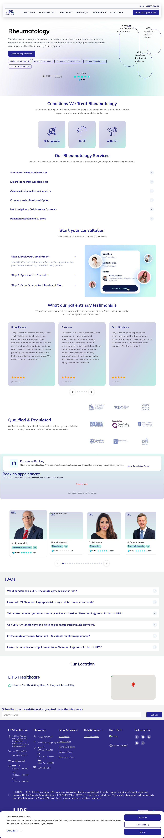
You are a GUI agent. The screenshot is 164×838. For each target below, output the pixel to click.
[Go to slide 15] (88, 563)
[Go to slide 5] (85, 391)
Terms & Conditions (67, 747)
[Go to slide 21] (99, 563)
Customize (141, 824)
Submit (154, 714)
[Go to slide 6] (87, 391)
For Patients (98, 12)
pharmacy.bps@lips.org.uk (48, 742)
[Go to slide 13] (85, 563)
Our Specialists (46, 12)
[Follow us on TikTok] (143, 743)
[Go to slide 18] (94, 563)
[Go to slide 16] (90, 563)
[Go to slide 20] (97, 563)
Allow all (142, 817)
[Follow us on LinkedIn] (149, 737)
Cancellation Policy (66, 757)
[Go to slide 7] (74, 563)
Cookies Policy (65, 742)
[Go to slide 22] (101, 563)
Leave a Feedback (91, 736)
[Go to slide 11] (81, 563)
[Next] (92, 392)
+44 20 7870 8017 (45, 737)
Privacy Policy (64, 736)
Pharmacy (82, 12)
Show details (12, 831)
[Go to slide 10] (79, 563)
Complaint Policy (65, 752)
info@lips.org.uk (18, 761)
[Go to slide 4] (83, 391)
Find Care (28, 12)
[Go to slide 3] (80, 391)
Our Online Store (44, 768)
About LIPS (115, 12)
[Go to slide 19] (95, 563)
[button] (133, 684)
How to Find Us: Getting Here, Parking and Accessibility (43, 685)
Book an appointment (146, 12)
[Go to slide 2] (78, 391)
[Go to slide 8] (76, 563)
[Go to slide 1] (77, 391)
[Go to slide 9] (78, 563)
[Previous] (72, 392)
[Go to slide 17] (92, 563)
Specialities (65, 12)
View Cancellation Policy (138, 466)
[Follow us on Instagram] (143, 737)
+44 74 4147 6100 (19, 755)
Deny (142, 832)
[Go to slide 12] (83, 563)
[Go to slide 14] (87, 563)
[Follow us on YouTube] (137, 743)
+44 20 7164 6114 (19, 751)
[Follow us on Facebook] (137, 737)
